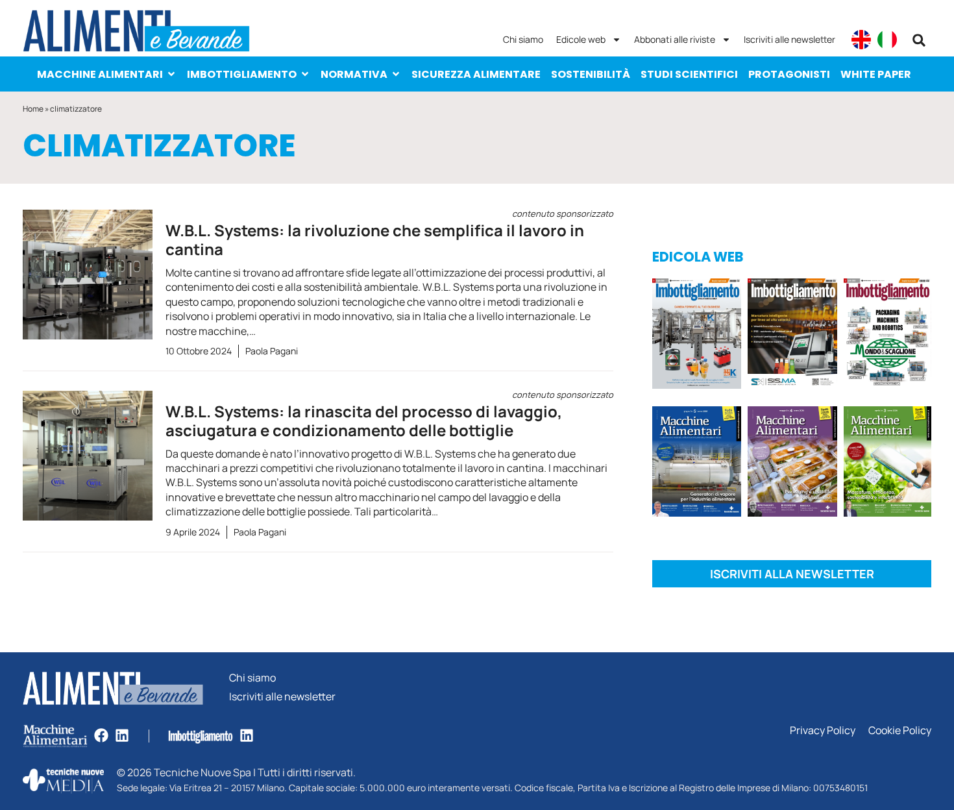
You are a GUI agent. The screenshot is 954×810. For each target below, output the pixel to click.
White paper (875, 74)
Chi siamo (523, 39)
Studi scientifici (689, 74)
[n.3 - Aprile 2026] (887, 335)
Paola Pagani (271, 351)
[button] (919, 40)
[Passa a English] (861, 39)
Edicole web (580, 39)
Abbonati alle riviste (674, 39)
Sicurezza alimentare (476, 74)
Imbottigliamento (242, 74)
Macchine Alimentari (100, 74)
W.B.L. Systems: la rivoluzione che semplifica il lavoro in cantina (389, 235)
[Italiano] (887, 39)
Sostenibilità (590, 74)
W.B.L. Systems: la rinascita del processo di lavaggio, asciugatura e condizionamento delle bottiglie (389, 416)
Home (33, 108)
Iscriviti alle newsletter (789, 39)
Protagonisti (789, 74)
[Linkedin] (122, 735)
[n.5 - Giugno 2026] (696, 463)
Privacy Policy (822, 730)
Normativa (354, 74)
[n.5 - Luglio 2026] (696, 335)
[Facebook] (101, 735)
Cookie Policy (899, 730)
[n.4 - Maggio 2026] (792, 335)
